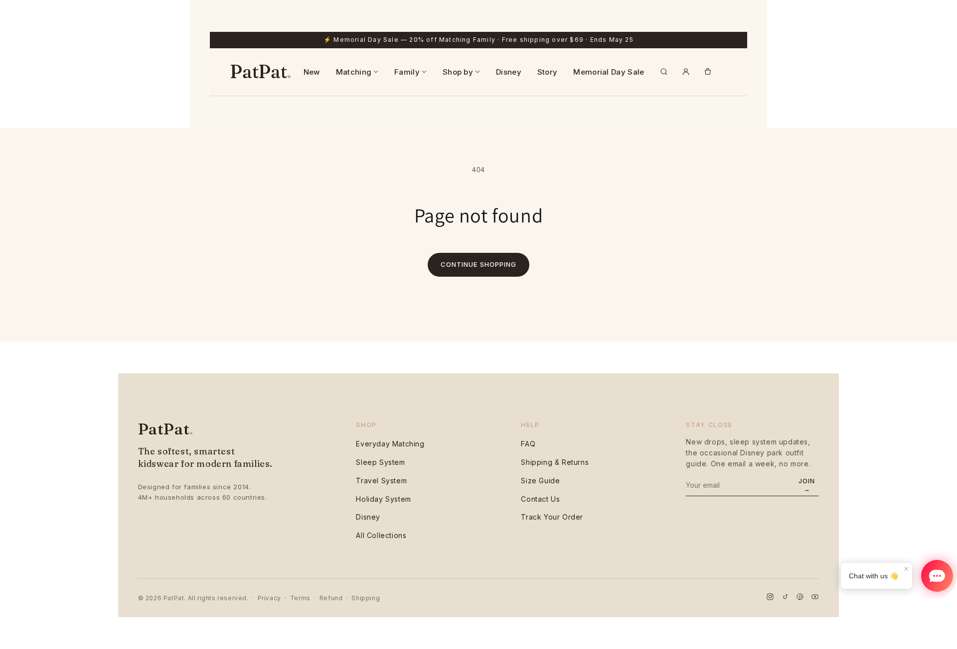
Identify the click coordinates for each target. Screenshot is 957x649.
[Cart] (707, 71)
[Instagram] (770, 598)
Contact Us (540, 499)
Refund (331, 598)
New (312, 72)
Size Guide (540, 480)
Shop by (458, 72)
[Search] (663, 71)
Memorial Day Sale (608, 72)
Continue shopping (478, 264)
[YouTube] (815, 598)
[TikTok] (785, 598)
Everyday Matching (390, 443)
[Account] (685, 71)
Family (407, 72)
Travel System (381, 480)
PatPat (260, 71)
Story (547, 72)
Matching (353, 72)
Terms (300, 598)
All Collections (381, 535)
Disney (508, 72)
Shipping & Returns (555, 462)
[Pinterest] (800, 598)
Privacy (269, 598)
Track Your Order (552, 517)
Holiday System (383, 499)
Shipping (365, 598)
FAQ (528, 443)
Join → (806, 485)
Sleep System (380, 462)
